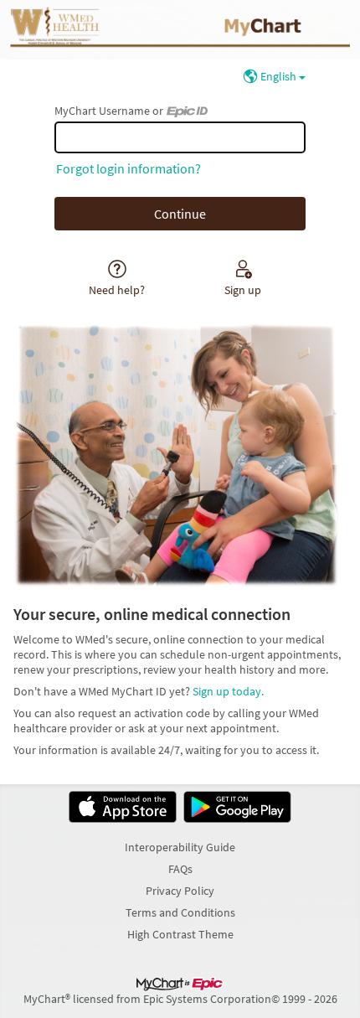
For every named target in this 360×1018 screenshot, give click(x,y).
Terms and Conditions (180, 912)
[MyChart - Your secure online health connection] (180, 30)
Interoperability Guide (180, 847)
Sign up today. (228, 691)
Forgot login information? (128, 168)
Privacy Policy (180, 890)
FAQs (180, 868)
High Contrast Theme (180, 934)
